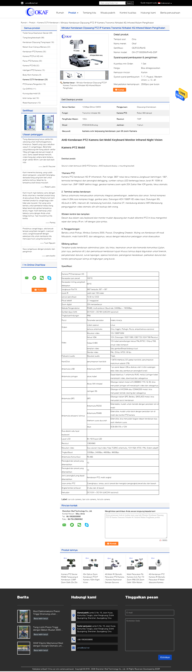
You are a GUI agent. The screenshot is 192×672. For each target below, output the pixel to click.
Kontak (121, 90)
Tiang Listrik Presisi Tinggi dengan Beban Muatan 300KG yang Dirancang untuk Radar (48, 629)
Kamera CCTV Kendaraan (48, 22)
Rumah (60, 12)
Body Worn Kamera (31, 75)
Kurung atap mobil (30, 93)
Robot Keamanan (30, 103)
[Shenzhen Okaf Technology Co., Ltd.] (37, 12)
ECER (157, 669)
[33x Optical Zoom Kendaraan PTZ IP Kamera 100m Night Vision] (92, 562)
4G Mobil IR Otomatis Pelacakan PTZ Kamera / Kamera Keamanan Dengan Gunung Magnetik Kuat (114, 579)
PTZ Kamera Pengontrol (32, 84)
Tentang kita (89, 12)
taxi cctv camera (89, 499)
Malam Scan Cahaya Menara (34, 47)
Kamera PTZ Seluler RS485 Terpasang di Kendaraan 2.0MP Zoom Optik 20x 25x (69, 578)
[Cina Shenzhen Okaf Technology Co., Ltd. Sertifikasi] (30, 123)
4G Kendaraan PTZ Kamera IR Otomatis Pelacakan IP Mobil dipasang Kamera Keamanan (157, 579)
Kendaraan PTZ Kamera (32, 51)
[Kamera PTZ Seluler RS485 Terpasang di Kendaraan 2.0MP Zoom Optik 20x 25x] (70, 562)
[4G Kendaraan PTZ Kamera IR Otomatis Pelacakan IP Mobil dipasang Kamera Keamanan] (158, 562)
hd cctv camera (103, 499)
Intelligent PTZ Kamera (32, 70)
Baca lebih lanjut (41, 618)
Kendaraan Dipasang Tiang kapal (36, 42)
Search (129, 3)
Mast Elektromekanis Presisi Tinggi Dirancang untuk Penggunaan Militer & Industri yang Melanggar (47, 613)
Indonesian (165, 3)
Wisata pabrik (107, 12)
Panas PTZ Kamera (30, 61)
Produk (72, 12)
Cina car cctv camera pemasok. (61, 669)
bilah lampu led (29, 98)
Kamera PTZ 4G (29, 65)
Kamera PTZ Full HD (31, 56)
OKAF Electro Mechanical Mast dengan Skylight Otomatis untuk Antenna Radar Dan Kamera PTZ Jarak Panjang (48, 645)
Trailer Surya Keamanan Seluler (36, 33)
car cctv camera (74, 499)
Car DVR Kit (27, 89)
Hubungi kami (148, 12)
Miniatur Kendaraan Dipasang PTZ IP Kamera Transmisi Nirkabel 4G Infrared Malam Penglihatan (85, 85)
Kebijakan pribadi (39, 669)
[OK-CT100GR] (84, 51)
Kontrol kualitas (128, 12)
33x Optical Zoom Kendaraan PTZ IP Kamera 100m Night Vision (91, 578)
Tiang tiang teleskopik (31, 37)
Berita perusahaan (170, 12)
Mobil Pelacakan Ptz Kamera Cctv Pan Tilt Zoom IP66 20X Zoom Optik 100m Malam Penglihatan (135, 579)
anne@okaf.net (31, 3)
